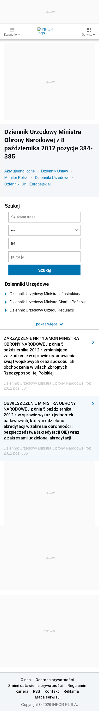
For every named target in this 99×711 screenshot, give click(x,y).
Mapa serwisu (47, 697)
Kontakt (52, 691)
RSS (36, 691)
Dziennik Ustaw (54, 171)
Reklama (71, 691)
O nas (26, 679)
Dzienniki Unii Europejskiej (27, 184)
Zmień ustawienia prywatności (35, 685)
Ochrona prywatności (55, 679)
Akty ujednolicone (19, 171)
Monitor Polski (16, 178)
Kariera (22, 691)
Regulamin (77, 685)
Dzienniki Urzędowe (52, 178)
